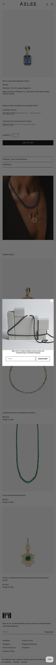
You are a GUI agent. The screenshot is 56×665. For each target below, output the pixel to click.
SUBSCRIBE (43, 359)
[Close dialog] (52, 301)
